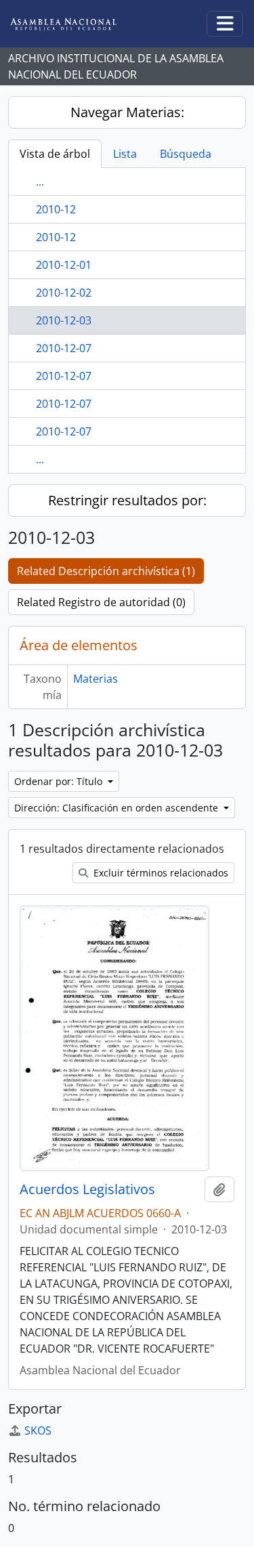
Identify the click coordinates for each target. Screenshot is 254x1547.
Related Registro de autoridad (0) (101, 602)
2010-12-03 (63, 320)
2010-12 (56, 209)
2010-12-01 (63, 264)
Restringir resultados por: (127, 500)
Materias (95, 678)
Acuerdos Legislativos (87, 1189)
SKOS (37, 1430)
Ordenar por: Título (59, 781)
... (40, 181)
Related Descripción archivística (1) (106, 571)
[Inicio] (74, 24)
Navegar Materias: (127, 112)
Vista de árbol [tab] (55, 153)
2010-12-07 (63, 348)
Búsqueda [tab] (185, 153)
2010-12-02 (63, 292)
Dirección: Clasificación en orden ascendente (117, 807)
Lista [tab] (125, 153)
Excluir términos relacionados (159, 872)
